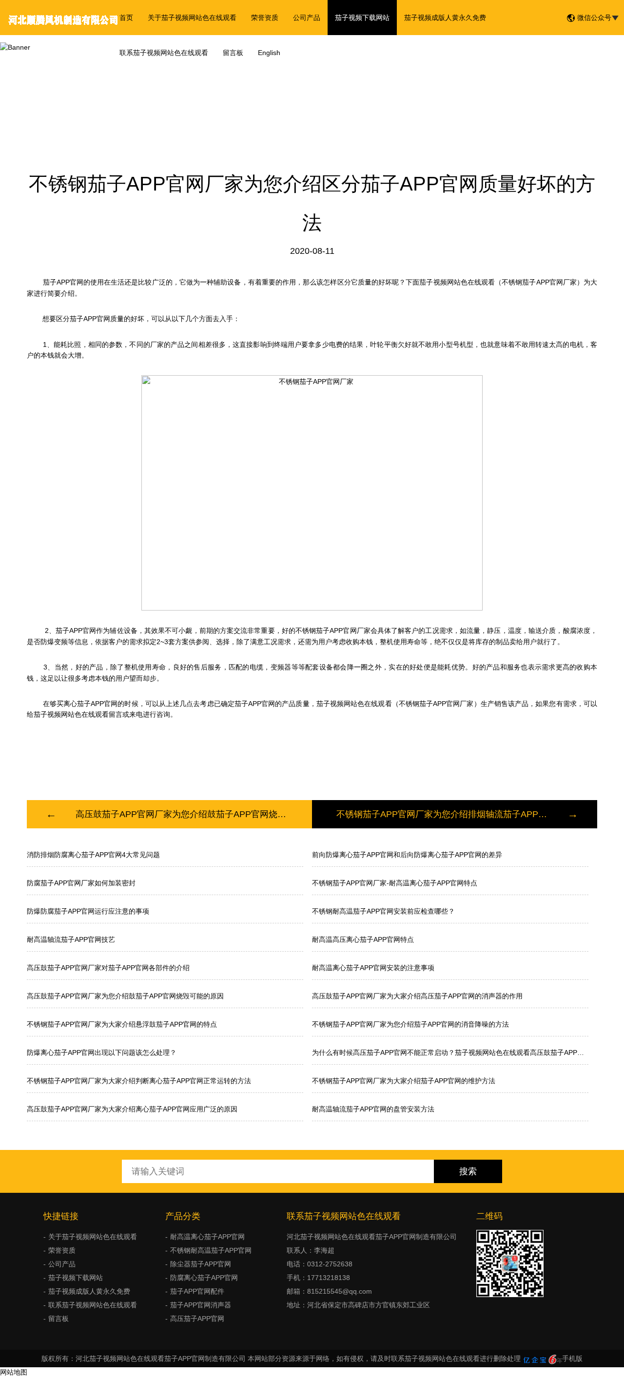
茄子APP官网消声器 (200, 1305)
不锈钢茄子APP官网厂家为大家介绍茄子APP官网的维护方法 (403, 1081)
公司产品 (306, 17)
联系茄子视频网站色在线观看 (163, 53)
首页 (126, 17)
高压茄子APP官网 (197, 1318)
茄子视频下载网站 (362, 17)
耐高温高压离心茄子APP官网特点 (363, 939)
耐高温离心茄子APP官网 (207, 1237)
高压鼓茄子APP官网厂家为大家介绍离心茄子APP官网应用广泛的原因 (132, 1109)
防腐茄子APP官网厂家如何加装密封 (81, 883)
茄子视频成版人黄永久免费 (445, 17)
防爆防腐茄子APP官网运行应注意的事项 (88, 911)
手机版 (572, 1358)
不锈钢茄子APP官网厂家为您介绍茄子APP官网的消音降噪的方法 (410, 1024)
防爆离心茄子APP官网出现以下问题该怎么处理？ (101, 1052)
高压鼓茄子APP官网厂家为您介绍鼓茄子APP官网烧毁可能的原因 (182, 814)
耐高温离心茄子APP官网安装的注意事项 (373, 968)
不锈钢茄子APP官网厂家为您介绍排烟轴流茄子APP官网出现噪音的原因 (442, 814)
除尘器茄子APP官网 (200, 1264)
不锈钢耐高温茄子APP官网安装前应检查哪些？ (383, 911)
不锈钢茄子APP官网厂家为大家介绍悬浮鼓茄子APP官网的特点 (122, 1024)
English (269, 53)
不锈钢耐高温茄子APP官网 (211, 1250)
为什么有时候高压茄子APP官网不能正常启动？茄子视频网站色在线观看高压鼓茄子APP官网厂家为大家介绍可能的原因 (450, 1052)
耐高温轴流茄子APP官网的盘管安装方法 (373, 1109)
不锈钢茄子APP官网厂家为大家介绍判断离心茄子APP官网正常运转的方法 (139, 1081)
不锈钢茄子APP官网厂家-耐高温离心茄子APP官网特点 (394, 883)
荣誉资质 (264, 17)
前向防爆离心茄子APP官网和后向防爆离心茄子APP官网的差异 (407, 855)
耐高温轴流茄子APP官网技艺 (71, 939)
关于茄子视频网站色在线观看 (192, 17)
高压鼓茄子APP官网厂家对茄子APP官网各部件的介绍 (108, 968)
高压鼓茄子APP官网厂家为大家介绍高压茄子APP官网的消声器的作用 (417, 996)
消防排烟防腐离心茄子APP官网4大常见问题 (93, 855)
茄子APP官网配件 (197, 1291)
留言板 (233, 53)
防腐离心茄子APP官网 (204, 1277)
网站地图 (13, 1372)
